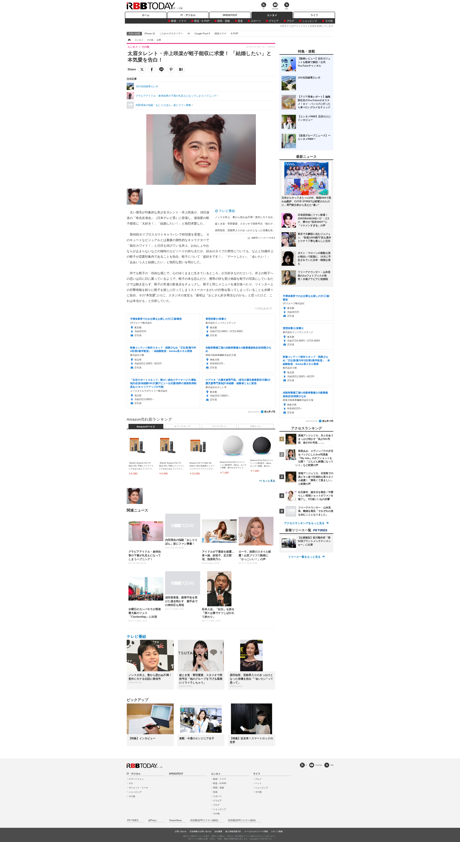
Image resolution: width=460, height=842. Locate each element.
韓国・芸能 (223, 20)
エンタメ (272, 15)
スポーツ (256, 20)
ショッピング (309, 20)
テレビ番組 (227, 211)
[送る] (161, 69)
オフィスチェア (182, 426)
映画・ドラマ (178, 20)
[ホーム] (129, 40)
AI (189, 33)
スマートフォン (136, 779)
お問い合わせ (181, 831)
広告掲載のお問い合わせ (200, 831)
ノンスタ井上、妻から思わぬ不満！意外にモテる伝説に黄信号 (250, 217)
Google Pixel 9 (202, 33)
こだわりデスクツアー (171, 33)
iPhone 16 (149, 33)
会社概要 (218, 831)
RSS (332, 765)
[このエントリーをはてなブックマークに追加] (181, 69)
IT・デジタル (188, 15)
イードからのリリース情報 (256, 831)
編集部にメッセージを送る (263, 238)
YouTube (319, 765)
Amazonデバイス (146, 426)
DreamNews (175, 820)
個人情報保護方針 (233, 831)
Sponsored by (253, 412)
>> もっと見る (267, 480)
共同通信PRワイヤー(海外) (242, 820)
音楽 (240, 20)
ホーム (146, 15)
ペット (258, 783)
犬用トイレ (256, 426)
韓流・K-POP (201, 20)
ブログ (290, 20)
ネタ (131, 783)
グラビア (274, 20)
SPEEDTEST (230, 15)
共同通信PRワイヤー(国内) (204, 820)
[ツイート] (142, 69)
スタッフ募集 (277, 831)
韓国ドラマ (220, 33)
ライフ (314, 15)
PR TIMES (133, 820)
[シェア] (152, 69)
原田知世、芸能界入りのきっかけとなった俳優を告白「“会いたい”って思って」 (260, 230)
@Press (152, 820)
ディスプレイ (219, 426)
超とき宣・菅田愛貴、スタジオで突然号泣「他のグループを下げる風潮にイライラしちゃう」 (268, 223)
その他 (329, 20)
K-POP (234, 33)
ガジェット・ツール (138, 787)
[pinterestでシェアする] (171, 69)
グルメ (258, 779)
